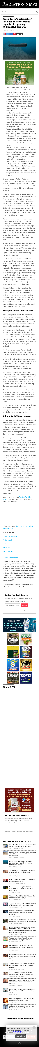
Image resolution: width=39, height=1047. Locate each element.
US (8, 578)
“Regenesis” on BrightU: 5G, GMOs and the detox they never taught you (22, 897)
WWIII (13, 580)
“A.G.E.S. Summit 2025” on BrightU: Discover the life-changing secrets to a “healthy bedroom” (22, 965)
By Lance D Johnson (20, 883)
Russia (26, 573)
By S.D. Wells (19, 934)
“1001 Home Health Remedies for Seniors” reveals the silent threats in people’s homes (22, 920)
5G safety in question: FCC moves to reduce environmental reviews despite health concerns (22, 981)
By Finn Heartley (20, 951)
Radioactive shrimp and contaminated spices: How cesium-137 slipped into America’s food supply (22, 956)
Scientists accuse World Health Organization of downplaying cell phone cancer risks (22, 904)
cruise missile (27, 561)
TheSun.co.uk (7, 540)
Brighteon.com (8, 551)
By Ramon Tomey (20, 857)
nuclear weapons (15, 571)
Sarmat (32, 573)
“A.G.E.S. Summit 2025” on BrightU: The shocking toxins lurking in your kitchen (21, 973)
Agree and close (20, 1036)
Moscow (14, 568)
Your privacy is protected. (10, 610)
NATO (31, 568)
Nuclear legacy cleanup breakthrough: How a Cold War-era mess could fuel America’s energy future (22, 853)
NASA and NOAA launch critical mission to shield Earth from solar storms (21, 999)
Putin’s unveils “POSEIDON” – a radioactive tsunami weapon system (22, 880)
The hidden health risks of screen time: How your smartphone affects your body (22, 845)
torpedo (16, 575)
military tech (25, 566)
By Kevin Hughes (20, 866)
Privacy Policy (17, 1032)
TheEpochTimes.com (10, 536)
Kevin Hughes (14, 30)
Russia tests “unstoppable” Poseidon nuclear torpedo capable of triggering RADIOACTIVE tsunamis (20, 863)
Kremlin (17, 566)
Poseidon (24, 571)
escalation (25, 564)
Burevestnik (18, 561)
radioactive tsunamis (16, 573)
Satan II (5, 575)
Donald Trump (16, 564)
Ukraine (22, 575)
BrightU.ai (6, 548)
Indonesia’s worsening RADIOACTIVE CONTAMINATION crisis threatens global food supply (21, 888)
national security (23, 568)
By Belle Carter (19, 848)
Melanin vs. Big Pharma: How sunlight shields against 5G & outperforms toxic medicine (21, 947)
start (10, 575)
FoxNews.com (7, 544)
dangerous (6, 564)
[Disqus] (19, 714)
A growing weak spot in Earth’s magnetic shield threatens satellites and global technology (21, 912)
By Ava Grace (19, 876)
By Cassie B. (18, 916)
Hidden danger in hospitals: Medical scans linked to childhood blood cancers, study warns (22, 991)
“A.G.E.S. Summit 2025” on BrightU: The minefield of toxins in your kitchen (20, 939)
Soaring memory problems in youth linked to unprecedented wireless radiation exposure (22, 872)
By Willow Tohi (19, 985)
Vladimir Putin (22, 578)
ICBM (12, 566)
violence (13, 578)
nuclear (5, 571)
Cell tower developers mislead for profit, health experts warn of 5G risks (21, 1007)
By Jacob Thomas (20, 899)
